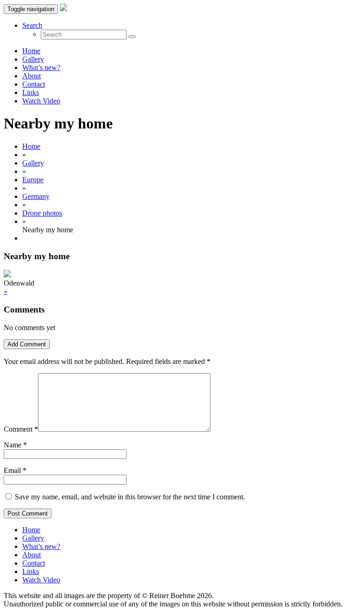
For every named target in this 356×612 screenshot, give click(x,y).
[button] (32, 25)
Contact (33, 84)
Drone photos (42, 213)
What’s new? (41, 67)
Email (12, 470)
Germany (36, 196)
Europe (33, 180)
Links (30, 92)
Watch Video (41, 101)
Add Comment (26, 344)
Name (12, 445)
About (31, 76)
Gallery (33, 59)
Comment (21, 429)
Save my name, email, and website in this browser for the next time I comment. (130, 497)
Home (31, 51)
